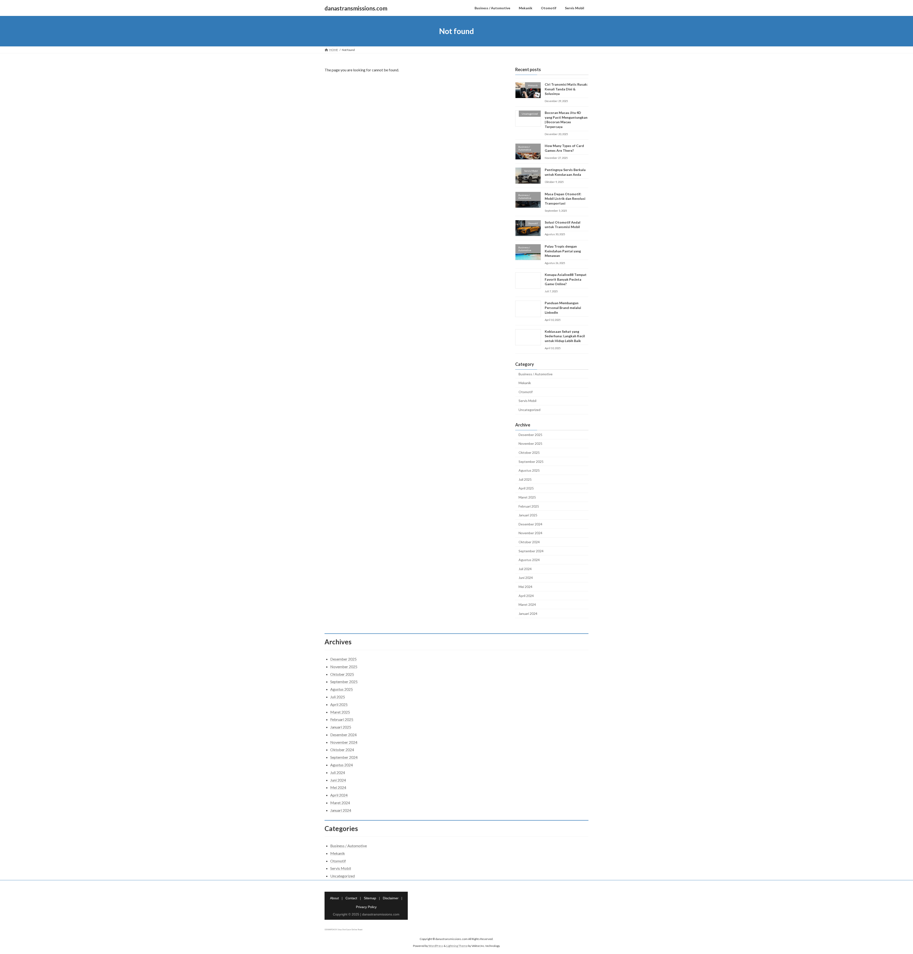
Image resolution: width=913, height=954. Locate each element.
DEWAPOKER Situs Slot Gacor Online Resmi (344, 930)
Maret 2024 (527, 604)
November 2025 (530, 444)
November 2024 (530, 533)
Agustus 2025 (529, 470)
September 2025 (531, 462)
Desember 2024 (530, 524)
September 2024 (531, 551)
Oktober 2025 (529, 452)
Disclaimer (390, 898)
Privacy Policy (366, 907)
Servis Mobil (527, 401)
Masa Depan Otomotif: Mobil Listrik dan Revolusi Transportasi (565, 198)
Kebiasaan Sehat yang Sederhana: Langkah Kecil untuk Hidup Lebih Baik (565, 336)
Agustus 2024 (529, 560)
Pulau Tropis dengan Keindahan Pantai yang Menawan (563, 251)
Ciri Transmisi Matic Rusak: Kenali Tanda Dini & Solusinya (566, 89)
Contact (351, 898)
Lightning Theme (457, 946)
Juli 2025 (525, 479)
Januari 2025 (528, 515)
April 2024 (526, 596)
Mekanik (525, 383)
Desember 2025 (530, 435)
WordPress (435, 946)
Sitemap (370, 898)
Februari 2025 (529, 506)
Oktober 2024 (529, 542)
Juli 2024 (525, 569)
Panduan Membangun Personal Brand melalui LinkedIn (563, 307)
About (334, 898)
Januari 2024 (528, 614)
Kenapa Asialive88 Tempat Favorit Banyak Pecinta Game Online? (566, 279)
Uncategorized (529, 410)
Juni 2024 (526, 578)
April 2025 (526, 488)
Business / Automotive (536, 374)
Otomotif (526, 392)
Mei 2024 (525, 587)
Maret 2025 (527, 497)
